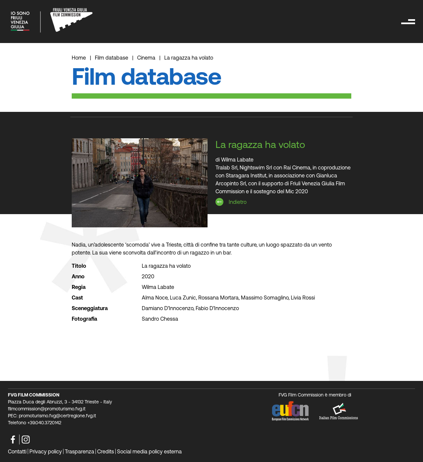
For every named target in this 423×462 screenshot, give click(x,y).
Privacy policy (45, 451)
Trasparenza (79, 451)
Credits (105, 451)
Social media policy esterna (149, 451)
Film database (111, 58)
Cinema (146, 58)
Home (79, 58)
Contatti (17, 451)
